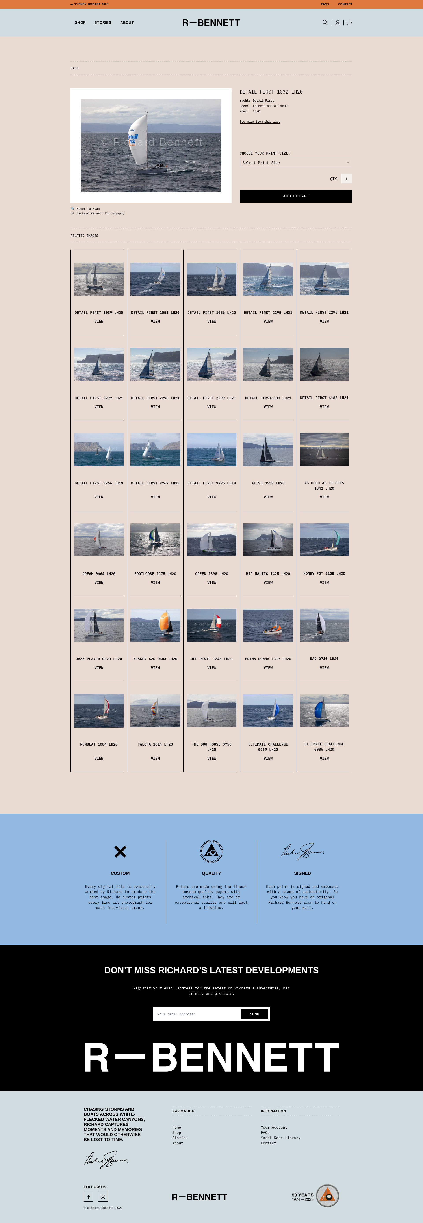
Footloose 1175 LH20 (155, 573)
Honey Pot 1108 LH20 (324, 573)
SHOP (80, 22)
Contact (345, 4)
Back (74, 68)
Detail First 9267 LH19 (155, 483)
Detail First (263, 100)
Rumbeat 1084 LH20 (99, 744)
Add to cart (296, 196)
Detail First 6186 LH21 (324, 397)
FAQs (325, 4)
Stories (180, 1137)
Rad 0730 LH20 (324, 658)
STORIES (103, 22)
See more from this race (260, 121)
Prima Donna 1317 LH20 (268, 658)
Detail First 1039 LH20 (99, 312)
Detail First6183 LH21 (268, 397)
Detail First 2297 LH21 (99, 397)
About (127, 22)
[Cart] (349, 22)
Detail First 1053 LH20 (155, 312)
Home (176, 1127)
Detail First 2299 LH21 (211, 397)
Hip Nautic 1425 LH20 (268, 573)
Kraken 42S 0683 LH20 (155, 658)
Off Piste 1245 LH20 (212, 658)
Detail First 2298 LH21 (155, 397)
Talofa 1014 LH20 (155, 744)
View (99, 321)
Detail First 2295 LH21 (268, 312)
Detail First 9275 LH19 (211, 483)
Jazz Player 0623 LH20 (99, 658)
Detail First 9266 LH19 (99, 483)
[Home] (211, 22)
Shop (176, 1132)
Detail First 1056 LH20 (211, 312)
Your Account (274, 1127)
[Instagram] (103, 1197)
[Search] (325, 22)
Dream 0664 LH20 (98, 573)
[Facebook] (88, 1197)
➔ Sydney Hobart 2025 (89, 4)
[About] (315, 1197)
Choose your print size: (265, 153)
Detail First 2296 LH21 (324, 312)
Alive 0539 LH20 (268, 483)
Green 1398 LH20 (211, 573)
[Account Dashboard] (338, 22)
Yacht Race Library (281, 1137)
